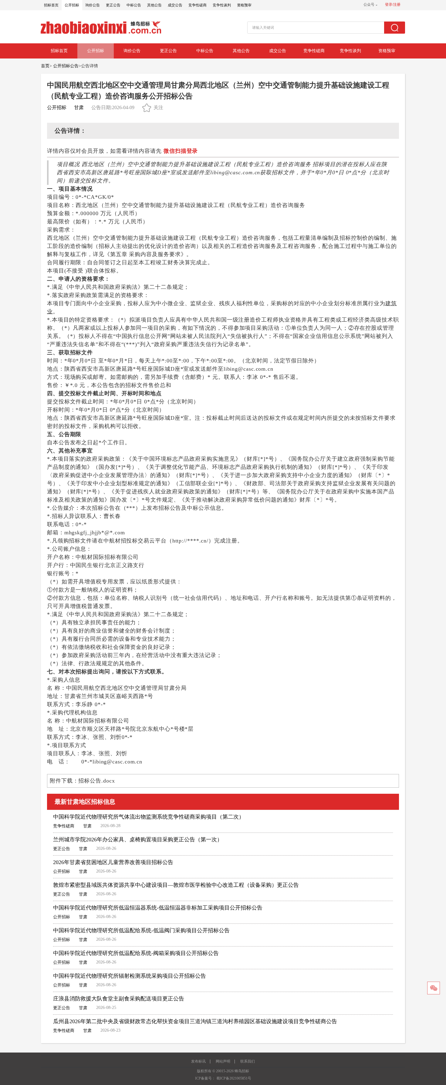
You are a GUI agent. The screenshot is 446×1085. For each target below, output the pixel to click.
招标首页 (51, 5)
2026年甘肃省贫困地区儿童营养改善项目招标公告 (113, 862)
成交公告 (175, 5)
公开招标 (72, 5)
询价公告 (92, 5)
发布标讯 (198, 1061)
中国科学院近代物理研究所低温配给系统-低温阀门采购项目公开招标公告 (141, 930)
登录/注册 (392, 4)
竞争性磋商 (197, 5)
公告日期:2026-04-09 (112, 107)
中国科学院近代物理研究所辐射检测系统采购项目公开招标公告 (129, 976)
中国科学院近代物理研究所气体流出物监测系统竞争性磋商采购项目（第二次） (148, 817)
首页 (45, 66)
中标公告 (134, 5)
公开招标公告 (66, 66)
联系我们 (247, 1061)
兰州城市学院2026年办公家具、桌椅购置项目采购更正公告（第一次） (137, 839)
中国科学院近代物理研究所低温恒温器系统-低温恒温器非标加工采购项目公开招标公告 (157, 908)
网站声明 (223, 1061)
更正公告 (113, 5)
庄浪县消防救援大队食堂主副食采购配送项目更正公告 (118, 999)
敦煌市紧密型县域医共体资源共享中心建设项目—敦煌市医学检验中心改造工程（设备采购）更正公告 (176, 885)
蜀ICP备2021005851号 (233, 1078)
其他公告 (154, 5)
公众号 (368, 4)
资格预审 (244, 5)
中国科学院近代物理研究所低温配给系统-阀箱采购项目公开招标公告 (136, 953)
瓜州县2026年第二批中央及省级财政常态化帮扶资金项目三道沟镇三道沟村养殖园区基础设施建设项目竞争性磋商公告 (195, 1021)
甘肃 (79, 107)
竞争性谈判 (222, 5)
